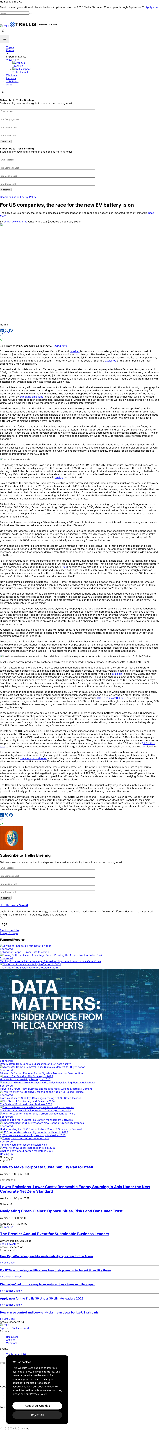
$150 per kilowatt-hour (110, 698)
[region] (37, 1389)
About (9, 84)
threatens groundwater (33, 758)
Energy (24, 197)
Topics (10, 47)
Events (10, 50)
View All (11, 59)
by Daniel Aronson (11, 1276)
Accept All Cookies (37, 1405)
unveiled (75, 351)
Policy (32, 197)
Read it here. (60, 345)
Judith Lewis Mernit (15, 221)
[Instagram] (6, 1410)
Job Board (12, 81)
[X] (7, 331)
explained (110, 360)
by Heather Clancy (11, 1290)
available (117, 673)
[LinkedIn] (2, 331)
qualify (59, 477)
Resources (12, 1336)
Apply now (151, 7)
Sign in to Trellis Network (15, 1328)
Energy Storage (9, 933)
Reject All (37, 1415)
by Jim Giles (7, 1262)
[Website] (79, 337)
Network (11, 78)
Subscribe (5, 141)
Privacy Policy (38, 1394)
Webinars (11, 75)
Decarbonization (9, 197)
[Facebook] (11, 331)
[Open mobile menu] (4, 39)
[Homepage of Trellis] (4, 1325)
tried (64, 566)
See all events (8, 1243)
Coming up (6, 1153)
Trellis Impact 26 (16, 1354)
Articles (10, 1339)
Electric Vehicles (9, 930)
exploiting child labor (32, 396)
